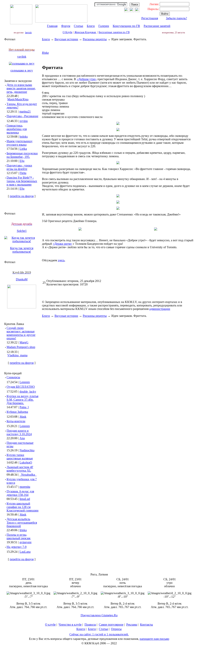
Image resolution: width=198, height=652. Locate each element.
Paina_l (24, 407)
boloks (24, 136)
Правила (90, 624)
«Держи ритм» (62, 243)
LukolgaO (26, 462)
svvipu (24, 121)
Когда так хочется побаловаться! (21, 249)
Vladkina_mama (17, 355)
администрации (159, 308)
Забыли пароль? (176, 18)
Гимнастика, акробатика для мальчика (17, 129)
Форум (65, 26)
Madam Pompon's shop (21, 347)
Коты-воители (16, 421)
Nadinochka (27, 450)
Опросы (116, 629)
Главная (52, 26)
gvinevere (26, 542)
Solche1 (22, 230)
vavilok (21, 56)
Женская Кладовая (85, 32)
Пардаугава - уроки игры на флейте (19, 167)
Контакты (146, 624)
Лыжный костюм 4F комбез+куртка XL (20, 468)
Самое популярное (111, 624)
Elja (22, 160)
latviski (28, 32)
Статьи (78, 26)
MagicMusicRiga (17, 99)
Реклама (131, 624)
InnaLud (25, 499)
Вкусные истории (66, 39)
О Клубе (67, 32)
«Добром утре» (87, 79)
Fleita (23, 173)
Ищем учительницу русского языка (19, 143)
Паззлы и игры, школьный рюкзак (19, 536)
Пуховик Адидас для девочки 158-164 (20, 493)
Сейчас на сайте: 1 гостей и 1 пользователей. (99, 634)
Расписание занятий (157, 26)
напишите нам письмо (154, 638)
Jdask (23, 416)
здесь (61, 260)
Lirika (23, 148)
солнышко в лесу (21, 70)
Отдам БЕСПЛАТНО (21, 386)
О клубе (50, 624)
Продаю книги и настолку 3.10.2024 (19, 432)
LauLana (25, 551)
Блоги (91, 26)
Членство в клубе (70, 624)
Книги (80, 629)
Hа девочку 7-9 (16, 547)
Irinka (23, 530)
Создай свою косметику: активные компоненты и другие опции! (21, 333)
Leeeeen (25, 382)
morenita (25, 486)
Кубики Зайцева (17, 411)
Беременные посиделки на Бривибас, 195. (22, 155)
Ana (22, 438)
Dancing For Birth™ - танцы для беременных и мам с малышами (22, 181)
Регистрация (149, 18)
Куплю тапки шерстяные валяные (20, 456)
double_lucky (28, 391)
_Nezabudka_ (28, 474)
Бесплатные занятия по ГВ (114, 32)
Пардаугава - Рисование (22, 116)
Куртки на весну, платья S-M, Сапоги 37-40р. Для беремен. (22, 400)
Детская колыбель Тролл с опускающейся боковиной (22, 522)
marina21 (25, 111)
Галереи (103, 26)
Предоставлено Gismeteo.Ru (99, 615)
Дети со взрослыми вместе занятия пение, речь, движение (21, 88)
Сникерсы (13, 377)
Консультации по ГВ (126, 26)
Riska (45, 52)
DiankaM (21, 279)
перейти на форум (22, 196)
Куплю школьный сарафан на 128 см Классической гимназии (22, 507)
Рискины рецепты (95, 39)
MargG (24, 342)
